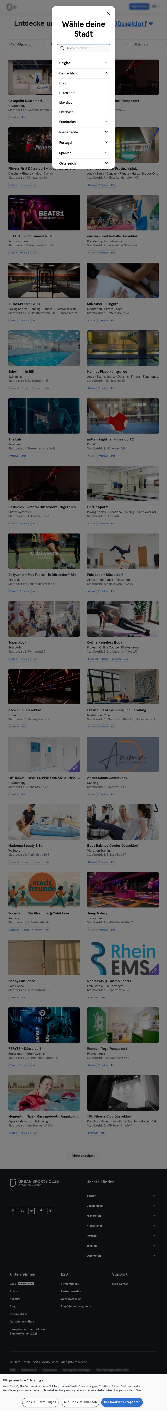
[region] (83, 1392)
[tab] (83, 63)
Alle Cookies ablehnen (80, 1402)
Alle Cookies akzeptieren (122, 1402)
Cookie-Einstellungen (40, 1402)
